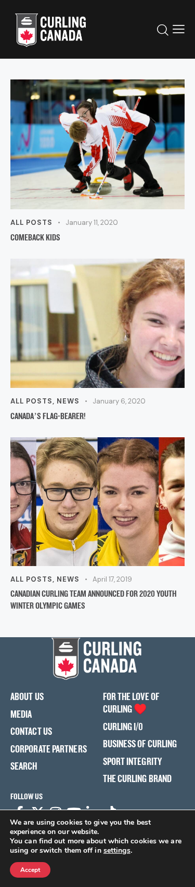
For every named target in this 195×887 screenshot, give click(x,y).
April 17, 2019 (112, 579)
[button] (179, 29)
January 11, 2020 (92, 222)
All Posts (31, 222)
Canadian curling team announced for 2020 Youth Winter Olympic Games (93, 599)
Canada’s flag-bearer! (47, 415)
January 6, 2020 (119, 401)
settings (117, 850)
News (68, 401)
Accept (30, 870)
